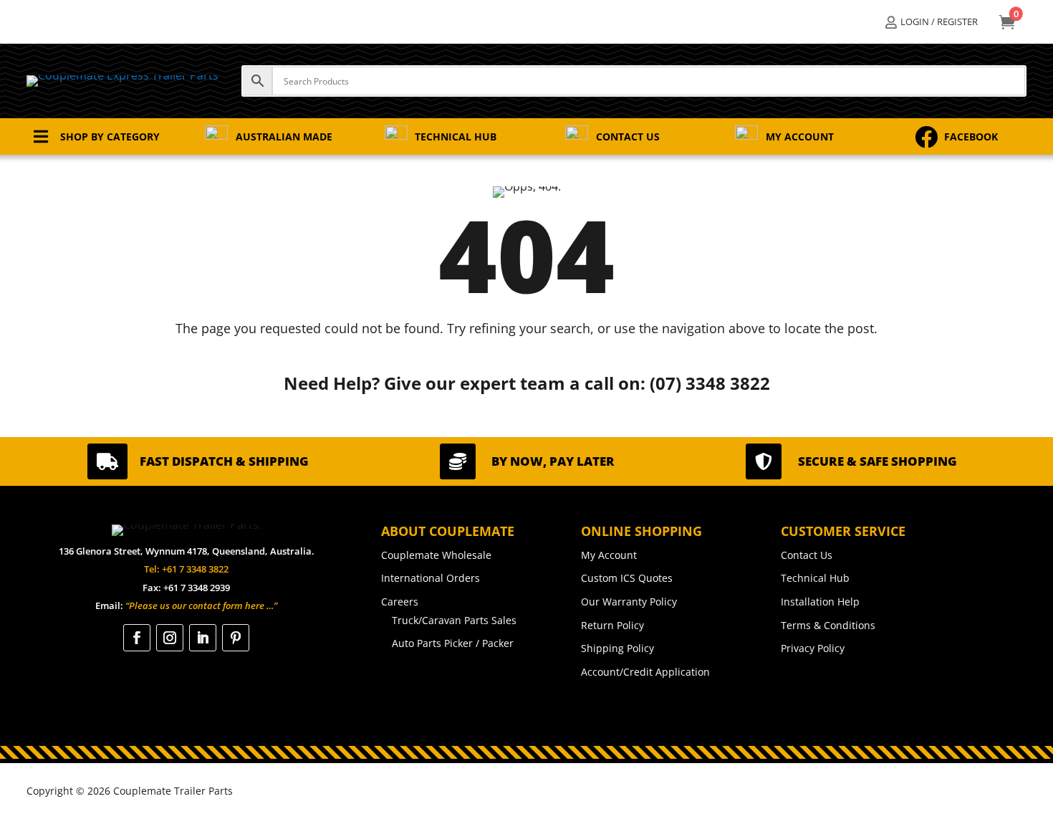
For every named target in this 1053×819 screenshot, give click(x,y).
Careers (399, 601)
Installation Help (820, 601)
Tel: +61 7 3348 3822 (186, 568)
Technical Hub (815, 578)
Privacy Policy (813, 648)
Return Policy (612, 625)
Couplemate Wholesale (436, 555)
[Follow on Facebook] (136, 637)
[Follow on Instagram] (169, 637)
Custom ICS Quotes (627, 578)
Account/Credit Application (645, 672)
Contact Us (806, 555)
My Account (609, 555)
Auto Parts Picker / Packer (453, 643)
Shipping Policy (617, 648)
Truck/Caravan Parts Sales (454, 620)
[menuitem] (932, 21)
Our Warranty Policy (629, 601)
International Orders (430, 578)
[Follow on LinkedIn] (202, 637)
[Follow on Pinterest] (235, 637)
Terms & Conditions (828, 625)
